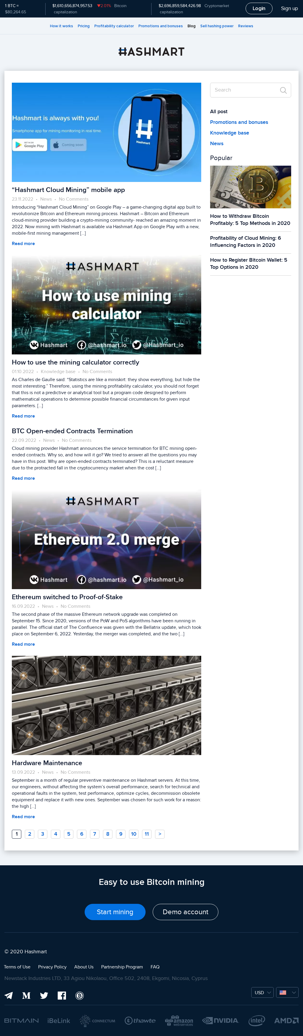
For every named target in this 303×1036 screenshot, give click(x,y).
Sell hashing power (216, 26)
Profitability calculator (114, 26)
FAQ (155, 967)
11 (147, 834)
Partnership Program (122, 967)
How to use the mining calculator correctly (75, 362)
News (46, 199)
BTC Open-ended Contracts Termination (72, 431)
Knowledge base (58, 372)
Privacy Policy (52, 967)
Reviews (245, 26)
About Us (84, 967)
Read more (23, 244)
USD (259, 993)
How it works (61, 26)
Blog (192, 26)
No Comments (73, 199)
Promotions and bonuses (160, 26)
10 (133, 834)
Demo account (185, 912)
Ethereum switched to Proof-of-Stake (67, 597)
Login (259, 8)
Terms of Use (17, 967)
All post (219, 111)
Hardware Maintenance (47, 763)
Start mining (115, 912)
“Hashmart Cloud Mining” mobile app (68, 190)
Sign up (289, 8)
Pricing (84, 26)
